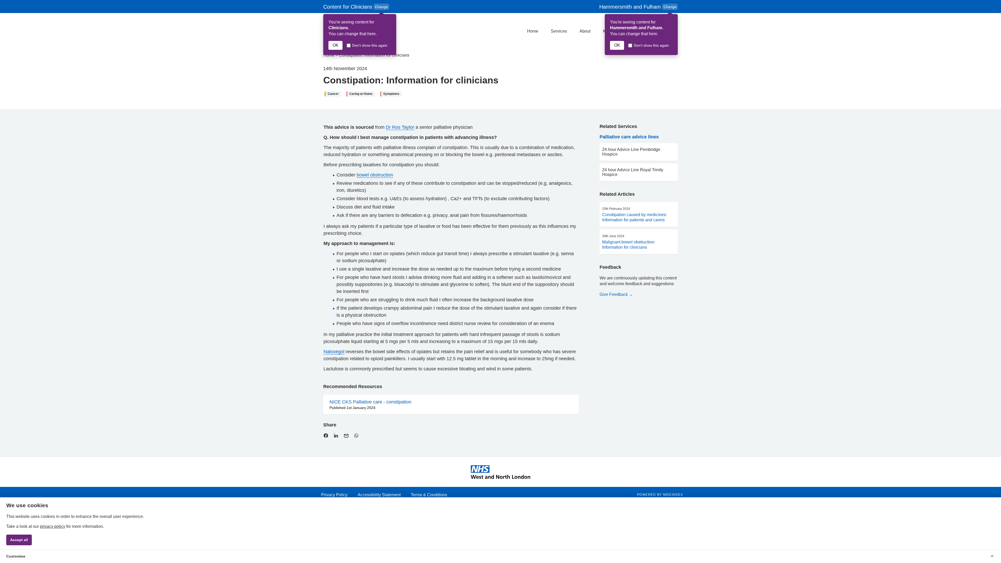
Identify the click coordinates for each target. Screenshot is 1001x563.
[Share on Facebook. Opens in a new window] (325, 437)
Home (532, 31)
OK (336, 45)
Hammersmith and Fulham (637, 7)
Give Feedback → (616, 294)
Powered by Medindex (660, 495)
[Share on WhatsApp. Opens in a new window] (356, 437)
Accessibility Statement (379, 495)
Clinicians (356, 7)
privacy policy (52, 526)
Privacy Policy (334, 495)
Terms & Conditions (429, 495)
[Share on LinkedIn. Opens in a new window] (336, 437)
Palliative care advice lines (629, 136)
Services (559, 31)
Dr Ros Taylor (400, 127)
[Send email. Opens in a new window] (346, 437)
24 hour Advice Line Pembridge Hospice (631, 151)
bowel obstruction (375, 175)
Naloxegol (334, 351)
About (584, 31)
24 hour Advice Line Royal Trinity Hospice (632, 172)
